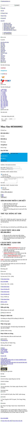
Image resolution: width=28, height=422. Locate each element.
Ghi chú (2, 182)
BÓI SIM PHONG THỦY (10, 30)
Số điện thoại (4, 169)
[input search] (17, 5)
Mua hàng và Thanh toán (15, 359)
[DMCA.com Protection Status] (4, 370)
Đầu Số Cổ (3, 61)
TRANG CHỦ (7, 23)
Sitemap (8, 361)
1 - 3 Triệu (3, 92)
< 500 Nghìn (4, 89)
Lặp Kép (3, 49)
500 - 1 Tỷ (3, 107)
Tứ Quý (2, 57)
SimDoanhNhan (7, 32)
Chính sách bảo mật (8, 363)
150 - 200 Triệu (4, 103)
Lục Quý (3, 59)
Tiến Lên (3, 51)
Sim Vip (2, 43)
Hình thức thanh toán (6, 362)
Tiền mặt (4, 188)
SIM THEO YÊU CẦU (9, 27)
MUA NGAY (3, 197)
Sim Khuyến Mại (5, 42)
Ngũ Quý (3, 58)
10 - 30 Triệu (4, 96)
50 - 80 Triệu (4, 99)
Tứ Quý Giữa (4, 53)
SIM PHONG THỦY (9, 28)
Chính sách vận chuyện (16, 362)
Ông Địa (3, 47)
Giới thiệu (3, 359)
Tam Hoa (3, 55)
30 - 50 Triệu (4, 97)
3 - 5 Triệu (3, 93)
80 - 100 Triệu (4, 100)
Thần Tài (3, 46)
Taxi (2, 54)
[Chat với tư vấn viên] (6, 420)
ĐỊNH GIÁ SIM (7, 26)
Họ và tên (3, 167)
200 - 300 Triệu (4, 104)
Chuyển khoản (5, 189)
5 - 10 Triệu (3, 94)
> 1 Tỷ (2, 108)
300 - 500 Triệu (4, 105)
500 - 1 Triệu (4, 90)
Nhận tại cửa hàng (6, 176)
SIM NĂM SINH (8, 24)
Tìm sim (4, 120)
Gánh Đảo (3, 50)
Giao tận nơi (5, 174)
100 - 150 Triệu (4, 101)
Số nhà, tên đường (5, 177)
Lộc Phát (3, 45)
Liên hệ (7, 359)
